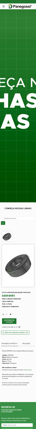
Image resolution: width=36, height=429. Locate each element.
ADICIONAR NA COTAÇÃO (9, 321)
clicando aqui (27, 370)
